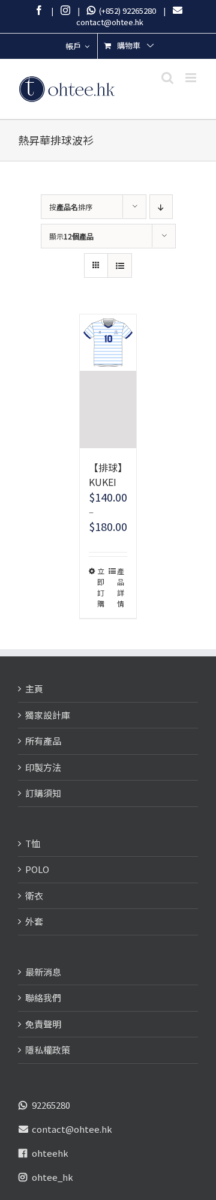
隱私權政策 (47, 1049)
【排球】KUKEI (108, 474)
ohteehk (50, 1153)
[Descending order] (161, 206)
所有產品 (43, 740)
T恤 (32, 843)
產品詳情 (120, 587)
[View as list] (119, 265)
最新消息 (43, 971)
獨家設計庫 (47, 715)
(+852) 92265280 (125, 10)
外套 (34, 921)
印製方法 (43, 767)
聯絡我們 (43, 997)
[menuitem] (77, 46)
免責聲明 (43, 1024)
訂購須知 (43, 793)
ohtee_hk (52, 1177)
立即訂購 (100, 587)
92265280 (51, 1105)
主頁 (34, 688)
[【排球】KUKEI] (108, 381)
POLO (37, 869)
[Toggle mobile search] (167, 77)
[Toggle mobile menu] (191, 77)
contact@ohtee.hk (72, 1129)
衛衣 (34, 895)
